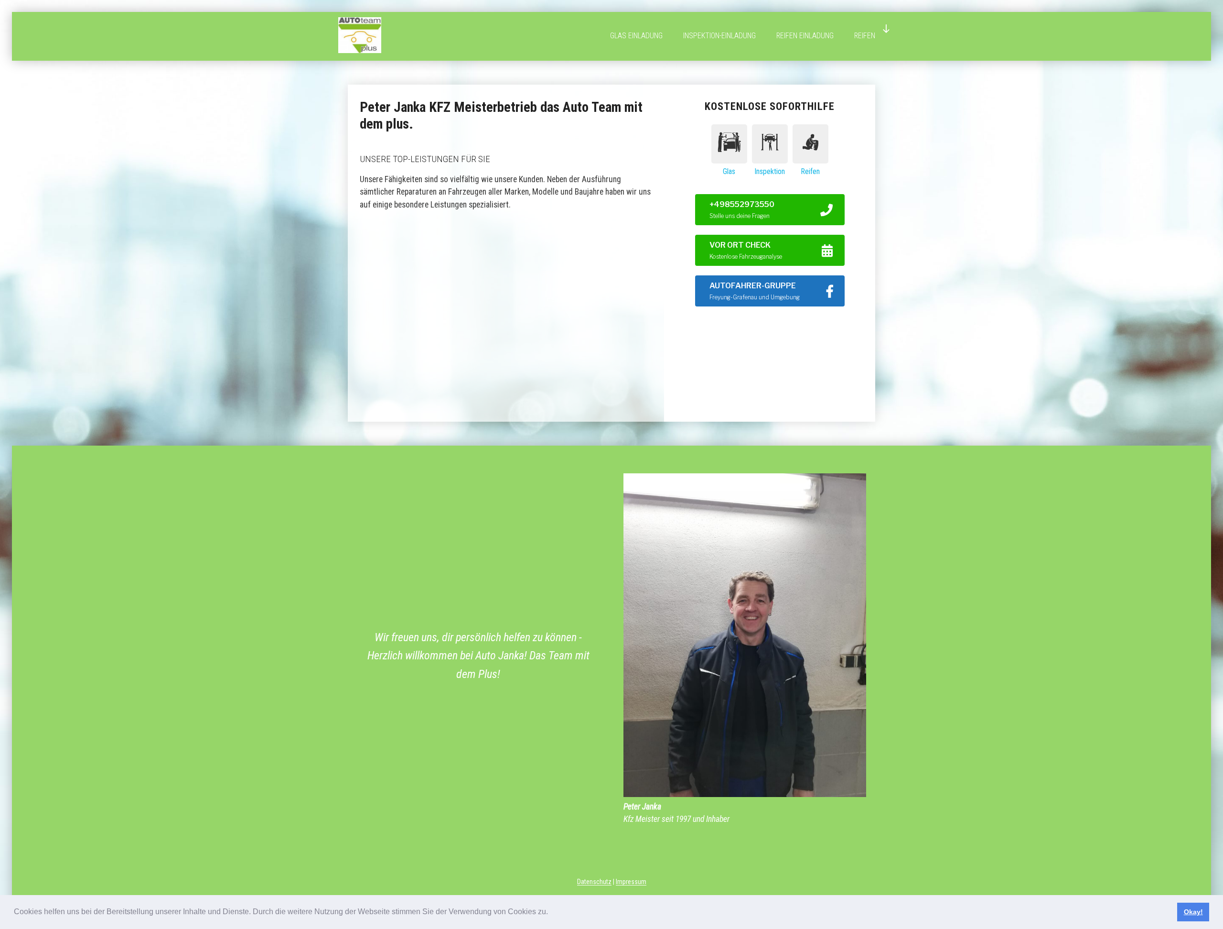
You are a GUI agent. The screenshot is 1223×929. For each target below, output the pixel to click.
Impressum (631, 881)
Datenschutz (594, 881)
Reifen (864, 35)
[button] (551, 912)
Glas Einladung (636, 35)
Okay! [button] (1193, 912)
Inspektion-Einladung (719, 35)
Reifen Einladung (805, 35)
